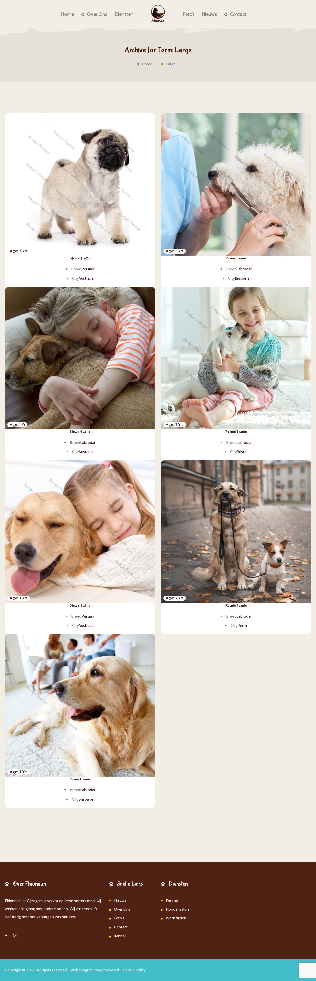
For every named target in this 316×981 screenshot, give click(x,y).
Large (171, 64)
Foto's (119, 918)
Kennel (120, 936)
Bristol (242, 451)
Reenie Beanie (236, 258)
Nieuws (209, 14)
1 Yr (17, 424)
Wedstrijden (176, 918)
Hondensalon (177, 909)
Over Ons (97, 14)
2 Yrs (19, 251)
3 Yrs (175, 251)
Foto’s (188, 14)
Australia (86, 278)
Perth (242, 625)
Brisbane (242, 278)
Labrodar (244, 269)
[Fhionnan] (158, 13)
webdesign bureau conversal (95, 970)
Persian (87, 269)
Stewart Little (80, 258)
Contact (238, 14)
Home (67, 14)
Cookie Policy (134, 970)
